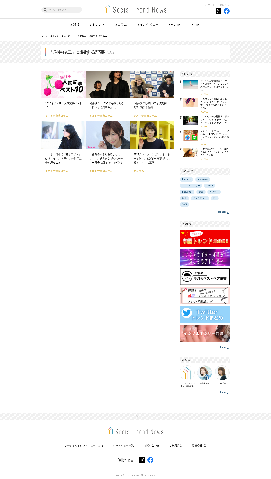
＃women (175, 24)
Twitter (209, 185)
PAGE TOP (135, 416)
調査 (201, 192)
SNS (204, 144)
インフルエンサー (191, 185)
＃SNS (74, 24)
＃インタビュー (148, 24)
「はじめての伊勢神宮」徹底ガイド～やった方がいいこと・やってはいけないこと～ (214, 119)
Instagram (203, 179)
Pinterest (186, 179)
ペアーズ (214, 192)
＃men (196, 24)
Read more (221, 212)
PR (214, 198)
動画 (184, 198)
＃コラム (121, 24)
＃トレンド (97, 24)
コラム (205, 94)
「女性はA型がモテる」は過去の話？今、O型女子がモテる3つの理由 (214, 152)
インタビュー (199, 198)
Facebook (187, 192)
